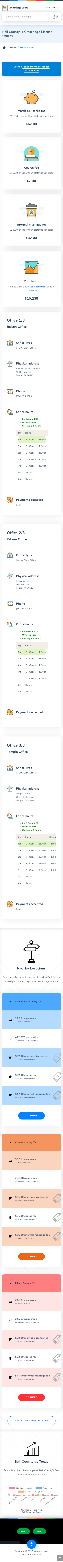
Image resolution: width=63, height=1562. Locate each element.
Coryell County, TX (26, 1142)
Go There (31, 1115)
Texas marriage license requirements (36, 68)
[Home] (4, 47)
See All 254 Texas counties (31, 1420)
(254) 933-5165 (24, 396)
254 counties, (38, 286)
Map (48, 8)
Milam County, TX (25, 1283)
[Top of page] (31, 1544)
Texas (13, 47)
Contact (56, 8)
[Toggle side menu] (60, 1558)
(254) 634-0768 (24, 608)
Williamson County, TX (28, 1001)
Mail (39, 1531)
